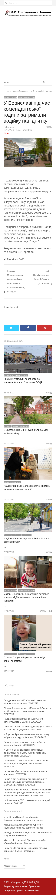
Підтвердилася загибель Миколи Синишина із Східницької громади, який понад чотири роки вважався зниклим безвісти (27, 792)
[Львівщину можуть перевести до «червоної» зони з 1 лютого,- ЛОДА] (28, 347)
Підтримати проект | (14, 890)
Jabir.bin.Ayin (10, 824)
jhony (6, 832)
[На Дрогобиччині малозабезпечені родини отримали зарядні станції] (28, 449)
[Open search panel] (43, 82)
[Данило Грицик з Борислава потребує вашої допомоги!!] (28, 616)
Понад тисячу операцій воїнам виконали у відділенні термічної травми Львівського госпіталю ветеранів (25, 782)
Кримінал (7, 426)
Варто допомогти (10, 590)
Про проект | (34, 886)
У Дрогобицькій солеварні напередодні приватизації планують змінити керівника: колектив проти (25, 752)
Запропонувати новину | (16, 886)
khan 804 (8, 817)
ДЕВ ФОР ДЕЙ (31, 882)
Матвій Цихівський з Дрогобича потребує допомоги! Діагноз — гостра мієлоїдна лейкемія (26, 597)
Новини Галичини (10, 97)
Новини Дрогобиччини (27, 97)
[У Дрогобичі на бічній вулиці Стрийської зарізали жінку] (28, 398)
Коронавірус (8, 375)
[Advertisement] (28, 49)
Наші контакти (31, 890)
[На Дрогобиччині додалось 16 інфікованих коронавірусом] (28, 505)
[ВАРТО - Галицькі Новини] (28, 13)
